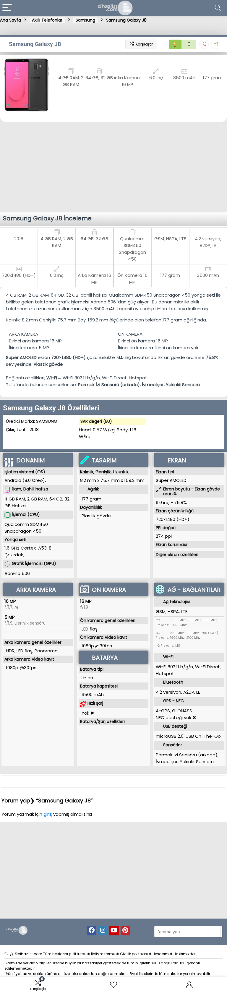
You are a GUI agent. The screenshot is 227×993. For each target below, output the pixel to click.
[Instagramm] (103, 930)
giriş (48, 814)
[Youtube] (114, 930)
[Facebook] (91, 930)
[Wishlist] (113, 985)
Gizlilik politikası (134, 953)
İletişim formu (103, 953)
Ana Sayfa (10, 20)
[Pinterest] (125, 930)
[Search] (218, 8)
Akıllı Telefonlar (47, 20)
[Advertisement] (113, 166)
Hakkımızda (184, 953)
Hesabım (161, 953)
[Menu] (7, 8)
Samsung (85, 20)
